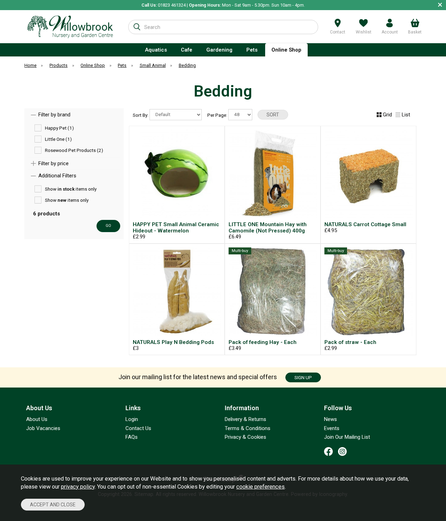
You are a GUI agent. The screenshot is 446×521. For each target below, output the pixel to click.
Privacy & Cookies (245, 437)
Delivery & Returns (245, 419)
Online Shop (286, 50)
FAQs (131, 437)
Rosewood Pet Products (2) (74, 150)
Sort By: (141, 114)
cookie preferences (260, 486)
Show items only (71, 188)
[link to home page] (70, 26)
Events (331, 428)
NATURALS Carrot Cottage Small (365, 224)
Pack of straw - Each (350, 342)
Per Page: (217, 114)
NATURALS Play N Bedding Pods (173, 342)
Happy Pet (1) (59, 127)
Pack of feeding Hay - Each (263, 342)
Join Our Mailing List (347, 437)
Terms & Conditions (247, 428)
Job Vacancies (43, 428)
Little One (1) (58, 138)
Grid (387, 115)
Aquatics (156, 50)
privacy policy (78, 486)
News (330, 419)
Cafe (186, 50)
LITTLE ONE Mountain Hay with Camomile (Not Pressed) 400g (268, 227)
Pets (251, 50)
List (406, 115)
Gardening (219, 50)
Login (131, 419)
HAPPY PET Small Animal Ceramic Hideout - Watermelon (176, 227)
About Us (36, 419)
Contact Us (138, 428)
